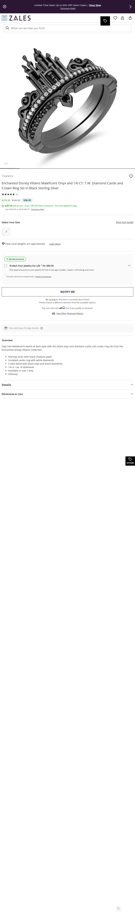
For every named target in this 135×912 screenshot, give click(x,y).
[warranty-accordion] (129, 265)
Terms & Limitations (43, 276)
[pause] (5, 7)
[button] (130, 7)
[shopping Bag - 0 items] (131, 19)
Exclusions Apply (37, 209)
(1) (17, 194)
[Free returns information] (41, 328)
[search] (7, 28)
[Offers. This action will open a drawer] (105, 21)
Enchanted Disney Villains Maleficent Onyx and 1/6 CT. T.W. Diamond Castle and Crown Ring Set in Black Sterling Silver (62, 185)
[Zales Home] (20, 18)
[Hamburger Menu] (4, 18)
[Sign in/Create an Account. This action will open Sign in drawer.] (122, 18)
